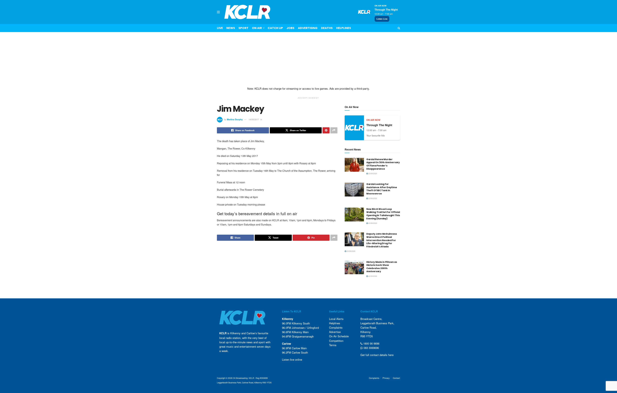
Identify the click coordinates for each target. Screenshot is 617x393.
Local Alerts (336, 319)
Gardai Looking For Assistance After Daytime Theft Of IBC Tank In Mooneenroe (381, 188)
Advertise (335, 332)
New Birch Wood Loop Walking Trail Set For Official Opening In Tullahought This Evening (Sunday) (383, 213)
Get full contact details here (376, 355)
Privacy (386, 377)
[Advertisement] (308, 59)
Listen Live (381, 18)
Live (220, 28)
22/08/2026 (372, 276)
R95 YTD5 (366, 336)
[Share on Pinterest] (326, 130)
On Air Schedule (339, 336)
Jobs (290, 28)
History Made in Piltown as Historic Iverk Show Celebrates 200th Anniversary (381, 266)
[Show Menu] (218, 12)
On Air (257, 28)
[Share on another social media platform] (333, 130)
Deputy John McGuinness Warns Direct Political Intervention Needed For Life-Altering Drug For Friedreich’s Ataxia (381, 240)
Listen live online (292, 359)
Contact (396, 377)
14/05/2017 (254, 119)
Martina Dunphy (235, 119)
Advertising (307, 28)
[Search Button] (399, 28)
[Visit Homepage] (247, 12)
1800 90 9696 (370, 343)
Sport (243, 28)
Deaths (327, 28)
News (230, 28)
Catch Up (275, 28)
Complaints (336, 327)
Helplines (343, 28)
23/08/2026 (372, 173)
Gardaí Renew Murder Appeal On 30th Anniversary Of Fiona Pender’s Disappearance (383, 164)
